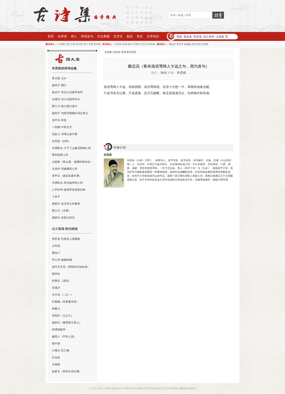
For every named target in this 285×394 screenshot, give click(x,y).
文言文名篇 (149, 388)
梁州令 (56, 273)
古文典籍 (103, 36)
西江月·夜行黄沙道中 (64, 106)
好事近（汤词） (61, 280)
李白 (85, 44)
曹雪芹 (179, 44)
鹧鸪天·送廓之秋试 (63, 217)
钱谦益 (187, 44)
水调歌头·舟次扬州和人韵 (67, 182)
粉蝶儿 (56, 308)
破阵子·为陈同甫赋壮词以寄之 (70, 113)
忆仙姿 (56, 357)
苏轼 (124, 44)
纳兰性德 (196, 44)
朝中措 (56, 343)
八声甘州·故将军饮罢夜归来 (69, 189)
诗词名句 (87, 36)
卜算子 (56, 196)
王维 (73, 44)
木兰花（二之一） (63, 294)
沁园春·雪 (222, 36)
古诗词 (62, 36)
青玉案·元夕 (59, 78)
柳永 (130, 44)
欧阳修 (151, 44)
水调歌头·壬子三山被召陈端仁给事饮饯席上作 (71, 151)
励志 (130, 36)
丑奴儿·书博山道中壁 (64, 134)
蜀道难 (188, 36)
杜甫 (91, 44)
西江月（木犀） (61, 210)
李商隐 (97, 44)
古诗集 (108, 52)
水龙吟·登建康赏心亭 (64, 168)
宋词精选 (173, 388)
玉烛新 (56, 364)
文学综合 (153, 36)
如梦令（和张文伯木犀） (67, 371)
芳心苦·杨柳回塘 (62, 259)
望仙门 (56, 252)
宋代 (164, 72)
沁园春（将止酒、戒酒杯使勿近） (72, 161)
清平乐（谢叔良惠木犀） (67, 175)
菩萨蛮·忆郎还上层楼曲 (66, 238)
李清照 (136, 44)
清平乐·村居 (59, 120)
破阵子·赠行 (59, 85)
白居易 (61, 44)
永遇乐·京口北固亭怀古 (66, 99)
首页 (51, 36)
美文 (140, 36)
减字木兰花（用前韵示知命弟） (71, 266)
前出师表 (208, 36)
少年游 (56, 245)
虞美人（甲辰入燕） (64, 336)
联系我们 (192, 388)
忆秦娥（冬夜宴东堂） (65, 301)
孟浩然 (79, 44)
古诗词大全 (118, 388)
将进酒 (197, 36)
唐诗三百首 (162, 388)
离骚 (179, 36)
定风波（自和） (61, 141)
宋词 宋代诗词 (128, 52)
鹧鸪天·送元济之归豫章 (66, 203)
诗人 (74, 36)
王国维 (204, 44)
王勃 (67, 44)
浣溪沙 (56, 287)
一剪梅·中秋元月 (62, 127)
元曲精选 (182, 388)
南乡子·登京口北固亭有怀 (67, 92)
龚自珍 (172, 44)
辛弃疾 (118, 44)
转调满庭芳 (59, 329)
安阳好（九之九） (63, 315)
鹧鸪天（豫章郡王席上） (67, 322)
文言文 (118, 36)
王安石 (143, 44)
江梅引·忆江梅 (60, 350)
